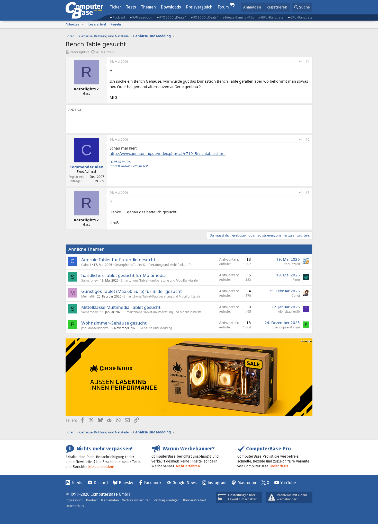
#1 (308, 61)
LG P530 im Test (120, 162)
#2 (308, 139)
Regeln (115, 24)
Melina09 (88, 296)
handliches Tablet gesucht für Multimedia (123, 275)
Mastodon (247, 482)
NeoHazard (291, 264)
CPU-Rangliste (301, 17)
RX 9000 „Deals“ (205, 17)
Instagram (217, 482)
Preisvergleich (199, 7)
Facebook (152, 482)
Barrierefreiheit (194, 500)
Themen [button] (148, 7)
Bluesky (126, 482)
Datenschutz (75, 506)
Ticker (115, 7)
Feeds (76, 482)
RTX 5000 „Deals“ (172, 17)
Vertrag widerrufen (136, 500)
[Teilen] (300, 62)
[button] (82, 24)
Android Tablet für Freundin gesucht (118, 260)
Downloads (171, 7)
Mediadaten (110, 500)
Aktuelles (72, 24)
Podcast (118, 17)
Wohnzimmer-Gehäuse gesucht (114, 323)
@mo (296, 279)
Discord (101, 482)
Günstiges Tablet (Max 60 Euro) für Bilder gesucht (131, 291)
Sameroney (89, 280)
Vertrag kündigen (166, 500)
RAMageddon (142, 17)
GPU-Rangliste (272, 17)
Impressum (74, 500)
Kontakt (92, 500)
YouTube (288, 482)
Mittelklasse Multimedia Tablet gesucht (120, 307)
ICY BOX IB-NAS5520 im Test (129, 166)
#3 (308, 192)
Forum (223, 7)
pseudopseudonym (95, 328)
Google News (185, 482)
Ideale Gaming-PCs (239, 17)
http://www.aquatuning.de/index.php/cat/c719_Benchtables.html (168, 153)
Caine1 (86, 265)
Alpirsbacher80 (289, 311)
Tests (131, 7)
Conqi (296, 295)
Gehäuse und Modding (156, 328)
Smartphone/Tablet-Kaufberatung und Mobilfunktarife (152, 265)
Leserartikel (97, 24)
